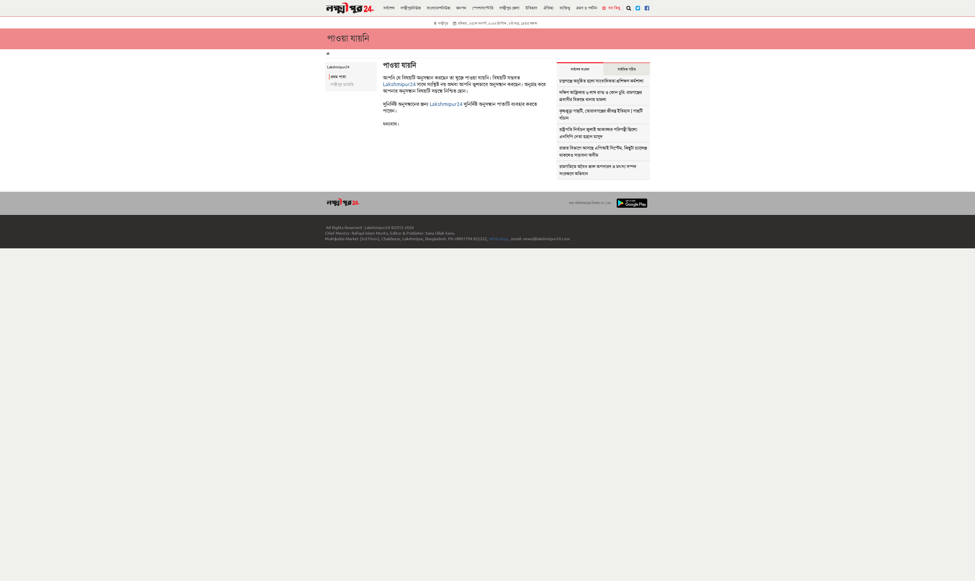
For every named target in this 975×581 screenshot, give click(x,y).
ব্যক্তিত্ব (565, 8)
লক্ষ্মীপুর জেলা (509, 8)
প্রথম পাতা (338, 76)
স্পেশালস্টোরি (482, 8)
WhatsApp (499, 238)
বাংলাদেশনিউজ (438, 8)
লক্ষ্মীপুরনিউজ (411, 8)
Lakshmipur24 (399, 84)
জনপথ (461, 8)
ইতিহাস (531, 8)
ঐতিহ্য (548, 8)
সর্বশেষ (389, 8)
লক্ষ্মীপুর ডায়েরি (342, 84)
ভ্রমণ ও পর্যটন (586, 8)
